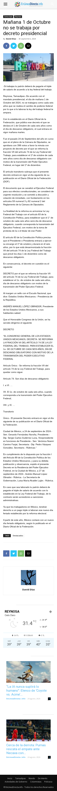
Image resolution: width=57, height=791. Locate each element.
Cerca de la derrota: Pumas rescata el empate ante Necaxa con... (26, 749)
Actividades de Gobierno (16, 781)
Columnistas (35, 781)
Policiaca (48, 781)
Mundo (32, 778)
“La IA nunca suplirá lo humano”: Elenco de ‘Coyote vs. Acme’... (26, 690)
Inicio (9, 778)
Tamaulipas (8, 16)
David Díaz (11, 39)
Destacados (18, 535)
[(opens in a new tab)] (28, 672)
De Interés (42, 778)
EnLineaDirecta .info (15, 698)
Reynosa (18, 16)
